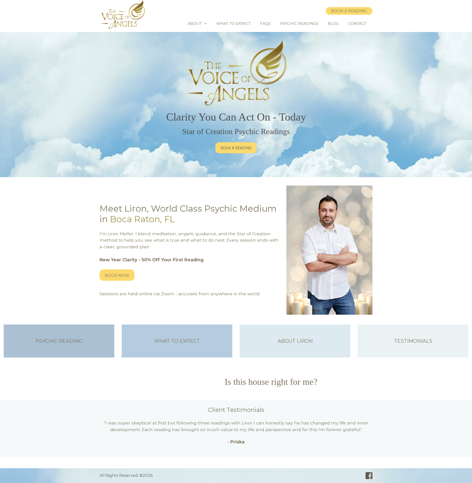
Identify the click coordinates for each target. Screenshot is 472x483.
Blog (333, 23)
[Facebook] (369, 476)
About (195, 23)
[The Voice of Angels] (124, 14)
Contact (357, 23)
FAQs (265, 23)
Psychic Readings (299, 23)
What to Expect (233, 23)
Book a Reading (349, 11)
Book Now (117, 275)
